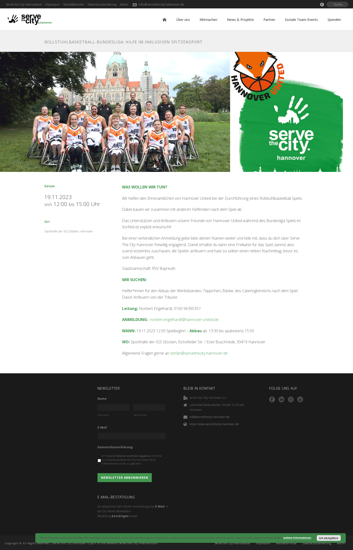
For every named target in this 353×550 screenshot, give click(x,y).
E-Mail (103, 427)
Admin (341, 543)
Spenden (334, 19)
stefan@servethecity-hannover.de (199, 353)
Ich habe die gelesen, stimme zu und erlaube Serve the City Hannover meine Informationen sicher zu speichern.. (132, 459)
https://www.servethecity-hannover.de (214, 424)
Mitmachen (208, 19)
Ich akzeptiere (328, 538)
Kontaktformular (286, 543)
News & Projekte (240, 19)
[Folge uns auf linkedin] (281, 400)
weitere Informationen (297, 537)
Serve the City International (232, 543)
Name (103, 399)
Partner (269, 19)
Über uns (183, 19)
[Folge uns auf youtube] (300, 400)
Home (164, 20)
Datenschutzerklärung (116, 447)
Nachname (140, 415)
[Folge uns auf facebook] (272, 400)
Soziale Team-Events (301, 19)
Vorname (103, 415)
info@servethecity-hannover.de (161, 4)
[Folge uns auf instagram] (291, 400)
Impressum (263, 543)
